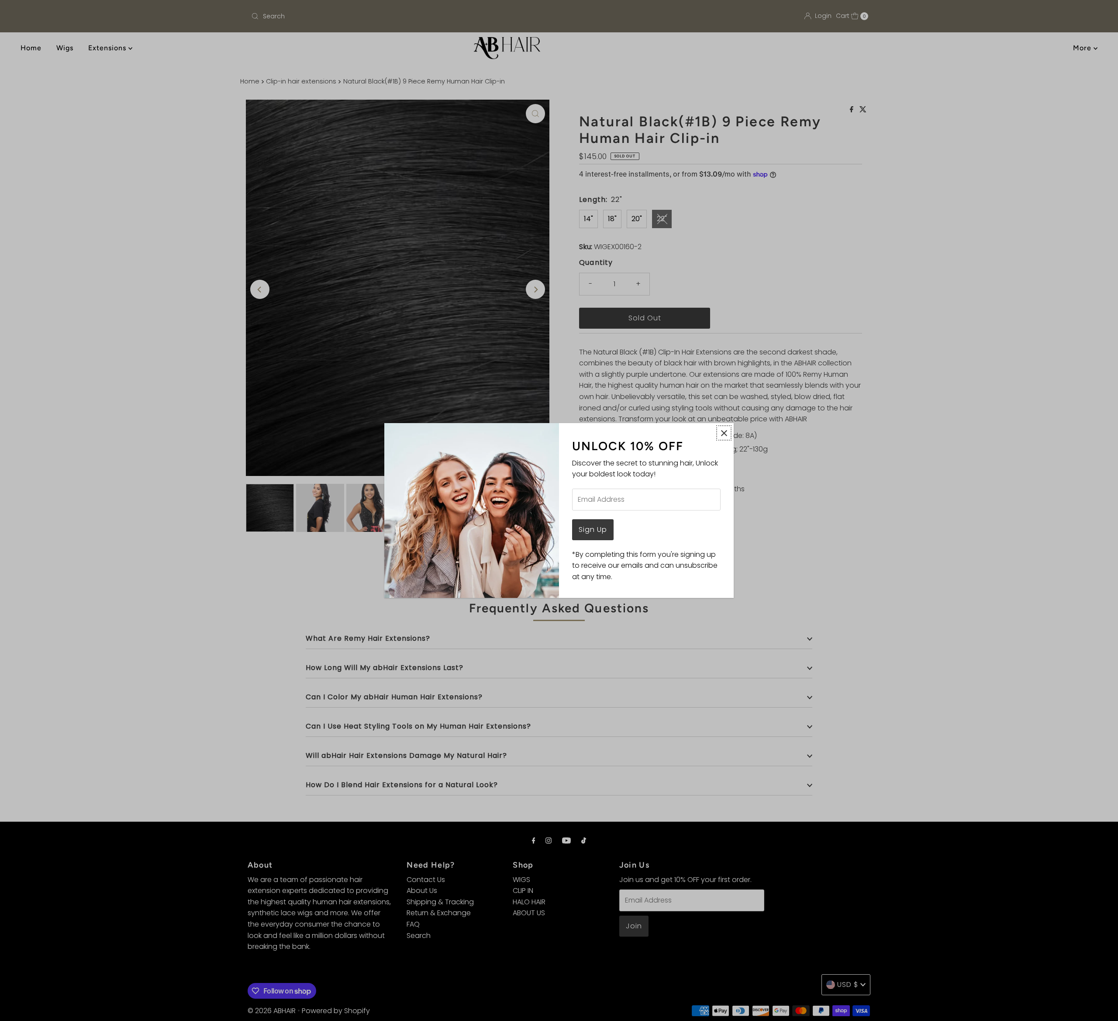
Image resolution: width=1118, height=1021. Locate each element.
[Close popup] (724, 433)
